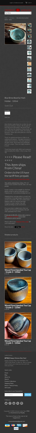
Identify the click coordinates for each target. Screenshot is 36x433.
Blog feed (17, 403)
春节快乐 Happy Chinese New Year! (15, 358)
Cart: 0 (29, 2)
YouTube (13, 403)
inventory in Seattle (12, 216)
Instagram (21, 403)
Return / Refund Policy (11, 385)
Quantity (7, 110)
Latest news (8, 355)
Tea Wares (12, 18)
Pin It (23, 227)
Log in (11, 2)
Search (7, 379)
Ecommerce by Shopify (18, 412)
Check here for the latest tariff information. (17, 179)
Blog (6, 375)
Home (6, 373)
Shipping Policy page (22, 222)
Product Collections (10, 381)
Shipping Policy (9, 383)
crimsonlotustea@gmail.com (16, 421)
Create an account (18, 2)
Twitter (6, 403)
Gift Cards (8, 387)
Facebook (9, 403)
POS (28, 411)
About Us (7, 377)
